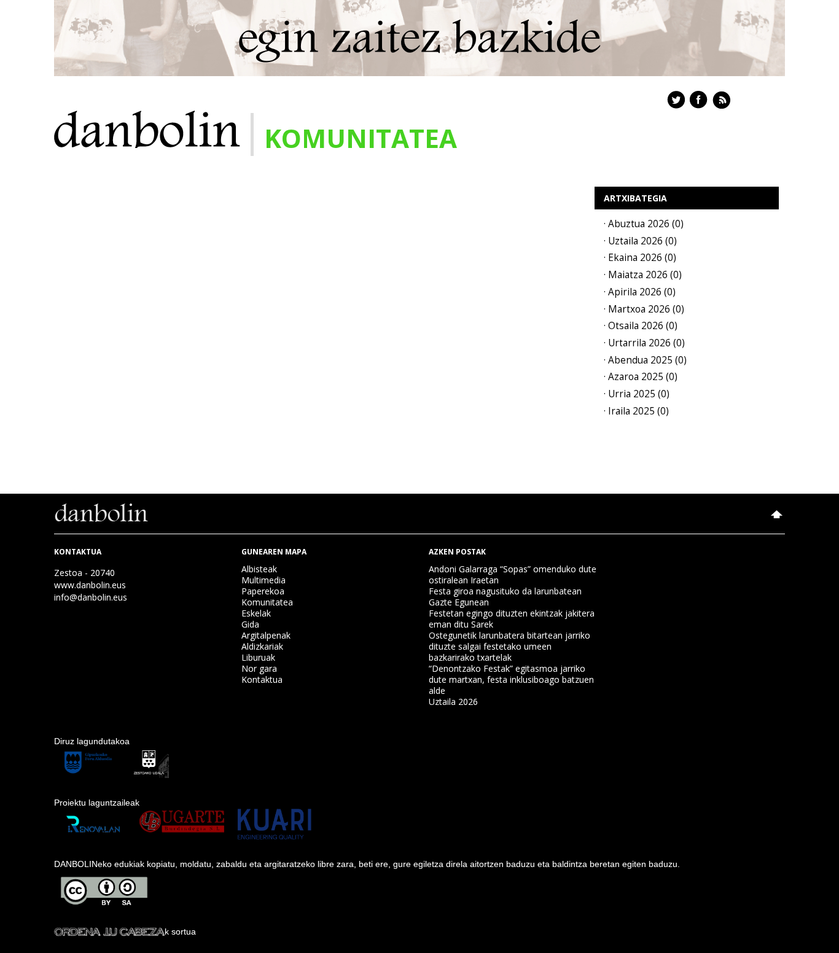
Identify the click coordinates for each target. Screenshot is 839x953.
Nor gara (259, 668)
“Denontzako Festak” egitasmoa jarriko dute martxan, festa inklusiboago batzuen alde (511, 679)
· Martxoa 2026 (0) (644, 309)
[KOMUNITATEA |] (147, 128)
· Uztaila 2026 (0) (640, 241)
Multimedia (263, 580)
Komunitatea (267, 602)
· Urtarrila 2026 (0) (644, 342)
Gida (250, 624)
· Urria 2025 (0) (636, 393)
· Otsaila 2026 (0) (640, 325)
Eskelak (256, 613)
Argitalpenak (266, 635)
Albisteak (259, 569)
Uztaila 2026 (453, 701)
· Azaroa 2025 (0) (640, 376)
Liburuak (258, 657)
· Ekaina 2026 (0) (640, 257)
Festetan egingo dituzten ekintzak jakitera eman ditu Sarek (512, 618)
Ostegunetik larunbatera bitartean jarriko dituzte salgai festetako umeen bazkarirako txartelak (509, 646)
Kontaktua (262, 679)
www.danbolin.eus (90, 585)
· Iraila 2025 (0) (636, 411)
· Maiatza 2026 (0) (643, 274)
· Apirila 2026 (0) (640, 292)
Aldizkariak (262, 646)
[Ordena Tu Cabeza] (109, 931)
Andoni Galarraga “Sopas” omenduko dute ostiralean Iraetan (512, 574)
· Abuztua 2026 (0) (644, 223)
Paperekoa (262, 591)
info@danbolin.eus (90, 597)
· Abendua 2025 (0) (645, 360)
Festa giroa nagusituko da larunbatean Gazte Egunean (505, 596)
